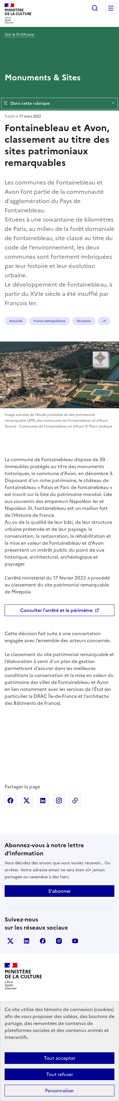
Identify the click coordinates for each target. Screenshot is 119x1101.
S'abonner (59, 891)
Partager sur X (26, 800)
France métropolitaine (49, 321)
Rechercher (95, 8)
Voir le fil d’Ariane (19, 34)
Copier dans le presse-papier (75, 800)
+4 (104, 321)
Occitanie (84, 321)
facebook (43, 941)
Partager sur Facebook (10, 800)
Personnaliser (59, 1090)
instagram (59, 941)
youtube (75, 941)
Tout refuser (59, 1074)
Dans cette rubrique (30, 103)
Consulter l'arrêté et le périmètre (56, 610)
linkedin (26, 941)
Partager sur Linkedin (43, 800)
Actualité (15, 321)
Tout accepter (59, 1058)
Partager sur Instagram (59, 800)
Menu (111, 8)
